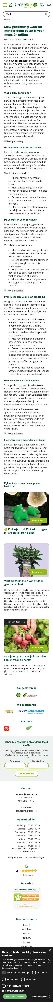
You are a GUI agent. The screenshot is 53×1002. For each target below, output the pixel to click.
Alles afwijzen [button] (39, 996)
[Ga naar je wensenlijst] (42, 4)
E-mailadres (38, 761)
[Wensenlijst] (42, 4)
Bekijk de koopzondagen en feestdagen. (26, 857)
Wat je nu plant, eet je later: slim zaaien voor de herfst (25, 658)
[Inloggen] (10, 5)
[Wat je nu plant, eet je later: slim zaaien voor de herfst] (26, 635)
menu (5, 5)
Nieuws (26, 942)
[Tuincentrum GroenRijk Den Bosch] (26, 5)
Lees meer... (38, 520)
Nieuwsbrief (26, 946)
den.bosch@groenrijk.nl (26, 810)
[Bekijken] (48, 4)
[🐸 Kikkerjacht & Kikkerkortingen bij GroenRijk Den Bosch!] (26, 508)
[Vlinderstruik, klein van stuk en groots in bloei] (26, 560)
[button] (26, 991)
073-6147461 (26, 807)
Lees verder (19, 968)
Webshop (26, 929)
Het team (26, 937)
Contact (26, 925)
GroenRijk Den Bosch (26, 794)
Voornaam (15, 761)
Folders (26, 933)
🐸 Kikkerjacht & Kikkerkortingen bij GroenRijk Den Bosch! (25, 531)
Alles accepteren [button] (15, 996)
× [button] (50, 950)
